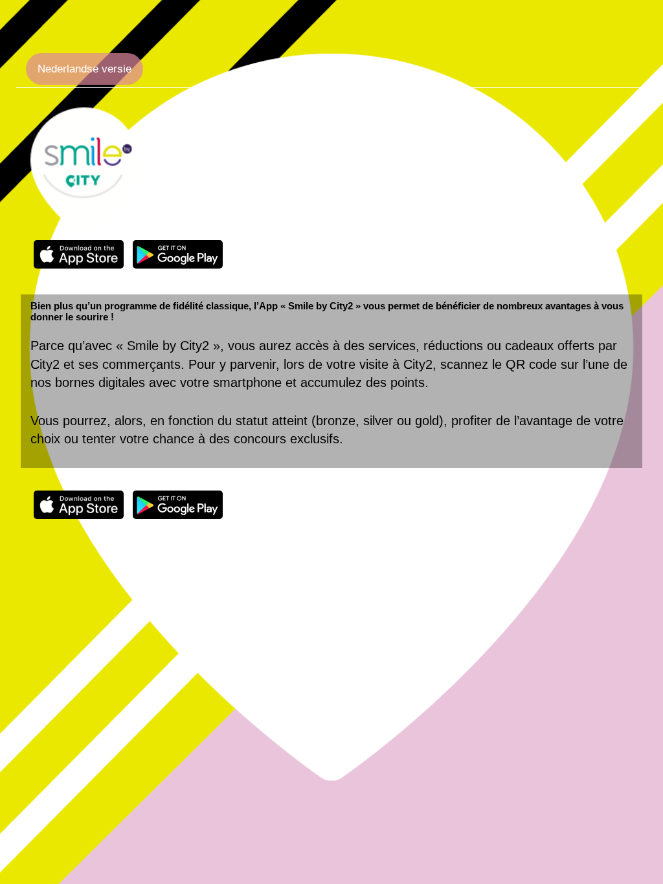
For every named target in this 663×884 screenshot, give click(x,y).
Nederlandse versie (84, 69)
